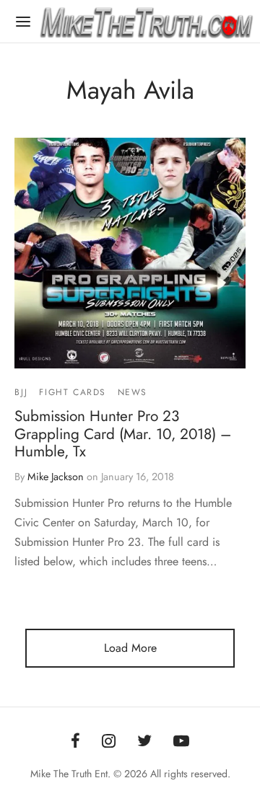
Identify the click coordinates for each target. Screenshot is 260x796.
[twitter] (144, 742)
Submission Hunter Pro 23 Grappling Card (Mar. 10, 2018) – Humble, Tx (122, 433)
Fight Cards (72, 392)
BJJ (21, 392)
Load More (130, 648)
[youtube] (181, 742)
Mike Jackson (55, 476)
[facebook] (75, 742)
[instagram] (109, 742)
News (132, 392)
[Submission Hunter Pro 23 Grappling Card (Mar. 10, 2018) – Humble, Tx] (130, 253)
